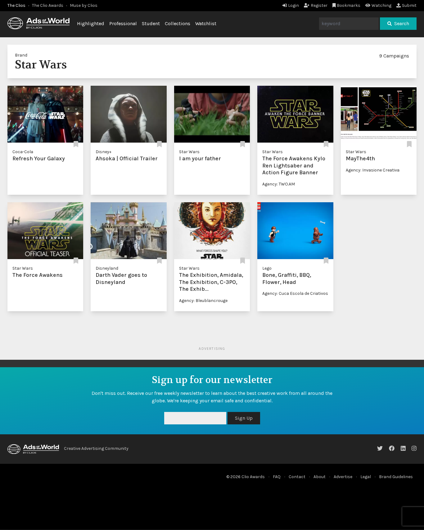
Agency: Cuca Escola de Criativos (295, 293)
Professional (123, 23)
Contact (297, 476)
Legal (365, 476)
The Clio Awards (47, 5)
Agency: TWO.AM (278, 184)
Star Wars (189, 151)
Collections (177, 23)
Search (401, 23)
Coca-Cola (22, 151)
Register (319, 5)
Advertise (343, 476)
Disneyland (107, 268)
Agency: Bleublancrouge (203, 300)
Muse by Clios (83, 5)
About (319, 476)
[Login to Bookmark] (76, 144)
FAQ (277, 476)
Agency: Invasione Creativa (372, 170)
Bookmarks (348, 5)
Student (151, 23)
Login (293, 5)
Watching (381, 5)
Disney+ (103, 151)
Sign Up (244, 418)
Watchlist (205, 23)
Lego (267, 268)
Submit (409, 5)
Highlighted (90, 23)
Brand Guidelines (396, 476)
